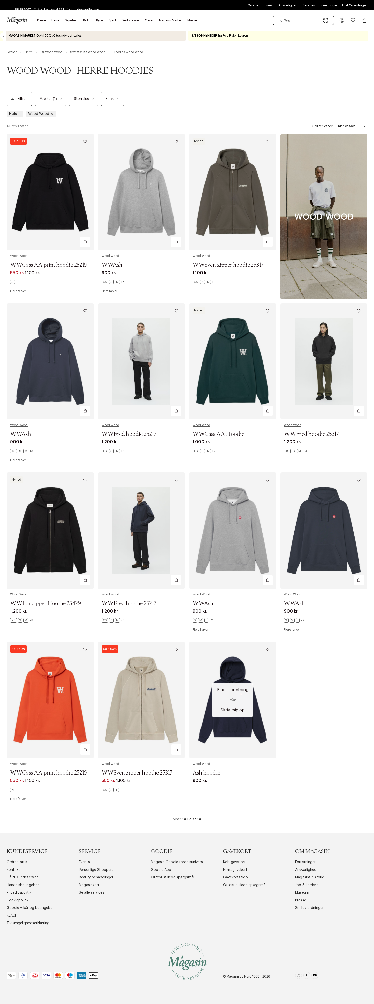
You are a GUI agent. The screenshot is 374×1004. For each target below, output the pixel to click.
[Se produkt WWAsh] (141, 192)
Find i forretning (232, 690)
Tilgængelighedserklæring (28, 923)
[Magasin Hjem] (17, 20)
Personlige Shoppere (96, 870)
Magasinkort (89, 885)
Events (84, 862)
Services (309, 5)
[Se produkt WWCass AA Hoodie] (232, 361)
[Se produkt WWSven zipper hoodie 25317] (232, 192)
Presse (300, 900)
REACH (12, 915)
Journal (268, 5)
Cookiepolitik (17, 900)
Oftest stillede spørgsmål (172, 877)
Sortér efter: (322, 126)
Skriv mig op (233, 710)
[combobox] (303, 20)
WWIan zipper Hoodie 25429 (45, 603)
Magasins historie (309, 877)
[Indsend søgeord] (280, 20)
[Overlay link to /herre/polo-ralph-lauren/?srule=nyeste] (278, 36)
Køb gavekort (234, 862)
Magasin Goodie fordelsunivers (177, 862)
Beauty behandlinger (96, 877)
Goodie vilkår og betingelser (30, 908)
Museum (302, 892)
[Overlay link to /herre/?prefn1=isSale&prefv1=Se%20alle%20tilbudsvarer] (96, 36)
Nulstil (15, 114)
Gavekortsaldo (235, 877)
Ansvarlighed (288, 5)
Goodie (253, 5)
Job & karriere (306, 885)
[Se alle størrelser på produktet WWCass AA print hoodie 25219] (12, 282)
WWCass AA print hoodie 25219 (48, 265)
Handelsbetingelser (23, 885)
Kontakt (13, 870)
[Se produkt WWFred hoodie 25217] (141, 361)
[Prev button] (3, 36)
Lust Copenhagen (354, 5)
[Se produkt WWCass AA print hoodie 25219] (50, 192)
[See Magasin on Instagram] (298, 976)
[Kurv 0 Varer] (364, 20)
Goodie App (161, 870)
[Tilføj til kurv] (85, 242)
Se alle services (91, 892)
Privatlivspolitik (19, 892)
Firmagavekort (235, 870)
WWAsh (112, 265)
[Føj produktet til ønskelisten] (85, 142)
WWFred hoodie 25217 (129, 434)
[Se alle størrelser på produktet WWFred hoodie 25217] (113, 451)
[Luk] (267, 528)
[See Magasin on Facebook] (306, 976)
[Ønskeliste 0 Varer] (353, 20)
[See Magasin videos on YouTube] (314, 976)
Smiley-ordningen (309, 908)
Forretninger (328, 5)
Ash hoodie (206, 773)
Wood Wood (19, 255)
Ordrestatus (17, 862)
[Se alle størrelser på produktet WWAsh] (113, 282)
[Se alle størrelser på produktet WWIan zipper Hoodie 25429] (21, 620)
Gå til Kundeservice (23, 877)
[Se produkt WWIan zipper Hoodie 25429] (50, 530)
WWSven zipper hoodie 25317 (228, 265)
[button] (342, 20)
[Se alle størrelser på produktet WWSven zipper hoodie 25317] (204, 282)
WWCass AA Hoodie (218, 434)
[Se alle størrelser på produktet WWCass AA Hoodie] (204, 451)
